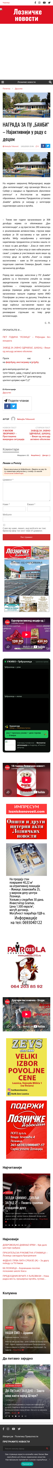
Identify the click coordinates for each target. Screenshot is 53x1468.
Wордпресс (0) (23, 455)
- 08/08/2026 (23, 1337)
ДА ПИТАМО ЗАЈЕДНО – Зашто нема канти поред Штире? (24, 1393)
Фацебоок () (36, 455)
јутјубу (34, 362)
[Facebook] (35, 2)
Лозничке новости (27, 82)
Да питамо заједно (13, 1385)
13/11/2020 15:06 (27, 146)
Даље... (15, 1413)
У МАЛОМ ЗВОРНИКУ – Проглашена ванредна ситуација (13, 435)
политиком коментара (13, 473)
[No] (49, 1459)
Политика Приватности (26, 1436)
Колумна (9, 1327)
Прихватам (27, 1464)
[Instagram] (39, 2)
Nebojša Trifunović (11, 146)
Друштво (7, 392)
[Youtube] (44, 2)
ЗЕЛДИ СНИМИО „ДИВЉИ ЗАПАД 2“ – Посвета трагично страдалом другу (24, 1202)
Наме (6, 504)
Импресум (8, 1436)
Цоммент (8, 480)
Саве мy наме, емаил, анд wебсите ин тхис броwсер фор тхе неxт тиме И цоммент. (24, 529)
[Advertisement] (26, 51)
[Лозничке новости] (26, 14)
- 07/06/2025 (9, 1400)
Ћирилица (6, 2)
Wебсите (7, 514)
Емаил (31, 504)
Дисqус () (46, 455)
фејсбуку (10, 362)
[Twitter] (49, 2)
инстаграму (22, 362)
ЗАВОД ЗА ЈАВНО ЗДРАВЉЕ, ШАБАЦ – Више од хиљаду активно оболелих (39, 435)
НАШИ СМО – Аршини (19, 1332)
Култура (9, 1192)
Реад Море (17, 1350)
